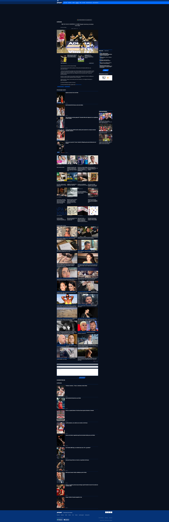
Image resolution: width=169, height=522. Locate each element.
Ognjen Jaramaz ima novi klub (72, 92)
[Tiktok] (111, 512)
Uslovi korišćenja (100, 517)
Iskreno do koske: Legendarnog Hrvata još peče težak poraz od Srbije (80, 435)
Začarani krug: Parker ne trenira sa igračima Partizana (77, 459)
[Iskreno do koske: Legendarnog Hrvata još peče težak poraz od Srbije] (61, 440)
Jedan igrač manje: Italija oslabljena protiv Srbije (76, 472)
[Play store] (60, 520)
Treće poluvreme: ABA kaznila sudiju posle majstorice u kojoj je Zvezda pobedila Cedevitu (81, 130)
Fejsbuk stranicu (79, 84)
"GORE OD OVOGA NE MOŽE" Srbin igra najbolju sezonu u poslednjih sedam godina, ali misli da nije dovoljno (105, 142)
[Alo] (58, 0)
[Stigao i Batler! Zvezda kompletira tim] (61, 502)
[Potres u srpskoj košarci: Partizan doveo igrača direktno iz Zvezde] (61, 415)
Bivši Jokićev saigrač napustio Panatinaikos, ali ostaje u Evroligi (105, 60)
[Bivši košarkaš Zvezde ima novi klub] (61, 403)
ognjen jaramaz (67, 86)
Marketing (106, 517)
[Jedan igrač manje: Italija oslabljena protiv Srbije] (61, 477)
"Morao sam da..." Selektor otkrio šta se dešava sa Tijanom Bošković (105, 63)
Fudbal (73, 2)
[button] (80, 28)
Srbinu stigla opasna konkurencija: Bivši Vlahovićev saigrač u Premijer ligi (106, 54)
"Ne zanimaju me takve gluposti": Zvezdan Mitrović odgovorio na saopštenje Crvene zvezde (82, 118)
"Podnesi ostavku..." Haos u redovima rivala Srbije (76, 385)
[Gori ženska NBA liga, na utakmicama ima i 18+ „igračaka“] (61, 452)
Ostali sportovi (95, 2)
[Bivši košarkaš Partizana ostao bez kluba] (61, 110)
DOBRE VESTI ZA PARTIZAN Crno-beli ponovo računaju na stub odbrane (89, 56)
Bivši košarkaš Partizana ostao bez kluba (74, 104)
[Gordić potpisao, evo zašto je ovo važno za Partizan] (61, 428)
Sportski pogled (89, 2)
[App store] (66, 520)
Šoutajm (83, 2)
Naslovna (65, 2)
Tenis (80, 2)
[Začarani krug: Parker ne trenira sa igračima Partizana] (61, 465)
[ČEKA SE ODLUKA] (64, 58)
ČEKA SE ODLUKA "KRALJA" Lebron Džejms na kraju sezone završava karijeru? (72, 56)
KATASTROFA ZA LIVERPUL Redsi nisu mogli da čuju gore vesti (105, 132)
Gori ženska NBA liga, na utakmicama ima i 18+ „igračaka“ (78, 447)
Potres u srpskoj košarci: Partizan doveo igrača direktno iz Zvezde (80, 410)
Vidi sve (105, 70)
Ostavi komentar (82, 377)
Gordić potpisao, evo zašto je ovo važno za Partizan (76, 422)
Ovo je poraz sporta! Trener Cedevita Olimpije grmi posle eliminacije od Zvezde (81, 143)
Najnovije (69, 2)
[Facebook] (106, 512)
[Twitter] (109, 512)
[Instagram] (108, 512)
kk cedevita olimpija (60, 86)
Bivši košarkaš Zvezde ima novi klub (73, 398)
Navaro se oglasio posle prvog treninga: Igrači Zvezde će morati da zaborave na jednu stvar (82, 485)
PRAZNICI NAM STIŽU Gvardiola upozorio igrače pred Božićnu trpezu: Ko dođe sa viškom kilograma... (105, 122)
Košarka (77, 2)
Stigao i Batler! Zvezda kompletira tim (74, 497)
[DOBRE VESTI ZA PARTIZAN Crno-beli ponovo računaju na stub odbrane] (81, 58)
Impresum (110, 517)
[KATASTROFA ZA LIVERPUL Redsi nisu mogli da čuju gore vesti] (105, 127)
